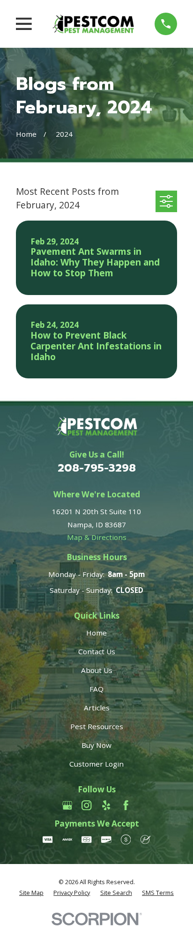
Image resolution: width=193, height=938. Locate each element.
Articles (97, 707)
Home (96, 632)
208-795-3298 (97, 468)
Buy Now (96, 745)
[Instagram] (86, 805)
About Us (96, 670)
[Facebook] (126, 805)
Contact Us (96, 651)
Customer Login (96, 763)
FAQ (96, 689)
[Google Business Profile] (67, 805)
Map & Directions (96, 537)
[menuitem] (31, 892)
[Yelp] (106, 805)
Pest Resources (96, 726)
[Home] (93, 23)
